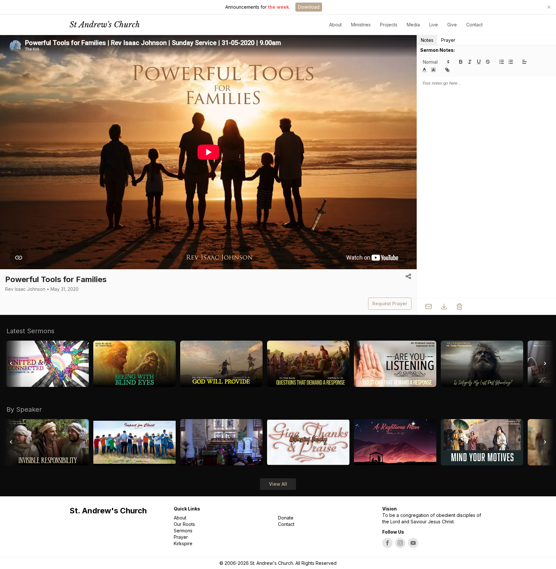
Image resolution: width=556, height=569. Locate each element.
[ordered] (501, 62)
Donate (285, 517)
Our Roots (184, 524)
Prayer (448, 40)
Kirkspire (183, 543)
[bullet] (510, 62)
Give (452, 24)
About (180, 517)
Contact (474, 24)
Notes (427, 40)
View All (278, 484)
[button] (435, 62)
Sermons (183, 530)
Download (309, 7)
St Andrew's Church (105, 24)
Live (433, 24)
